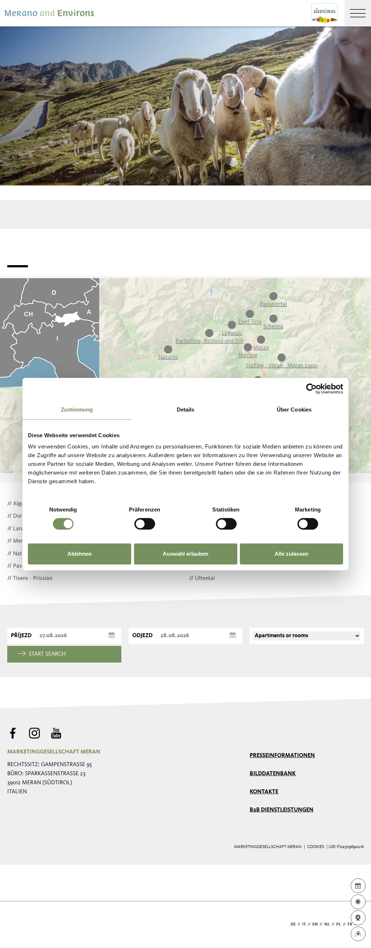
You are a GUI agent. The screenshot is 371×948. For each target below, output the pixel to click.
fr (349, 924)
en (315, 924)
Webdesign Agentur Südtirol (16, 924)
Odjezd (142, 636)
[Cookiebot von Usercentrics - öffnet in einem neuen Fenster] (311, 388)
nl (327, 924)
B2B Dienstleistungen (281, 810)
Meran (18, 541)
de (293, 924)
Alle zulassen (291, 554)
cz (361, 924)
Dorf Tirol (21, 516)
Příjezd (21, 636)
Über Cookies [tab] (294, 409)
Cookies (315, 847)
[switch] (144, 524)
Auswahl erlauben (185, 554)
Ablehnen (79, 554)
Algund (18, 504)
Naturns (20, 554)
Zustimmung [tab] (77, 409)
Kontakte (264, 792)
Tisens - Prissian (29, 578)
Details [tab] (186, 409)
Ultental (202, 578)
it (304, 924)
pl (338, 924)
